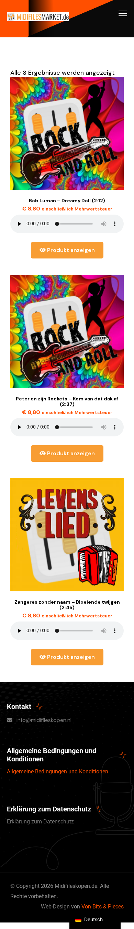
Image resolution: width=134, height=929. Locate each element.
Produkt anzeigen (70, 250)
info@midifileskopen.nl (43, 720)
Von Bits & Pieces (102, 906)
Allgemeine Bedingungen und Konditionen (57, 771)
